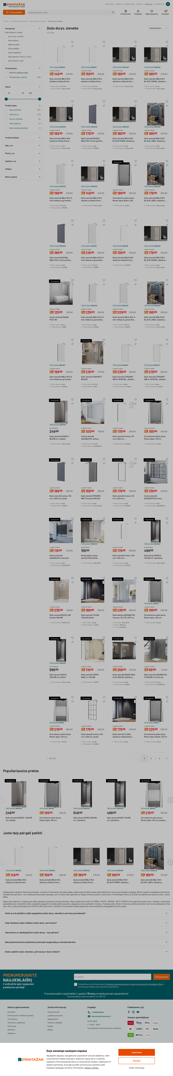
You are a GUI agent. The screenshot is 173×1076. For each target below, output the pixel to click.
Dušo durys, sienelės (55, 21)
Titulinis (6, 21)
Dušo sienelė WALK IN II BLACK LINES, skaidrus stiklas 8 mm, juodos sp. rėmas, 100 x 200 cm (155, 139)
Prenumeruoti (161, 977)
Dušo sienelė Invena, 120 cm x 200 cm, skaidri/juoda (123, 557)
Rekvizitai (11, 1030)
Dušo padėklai (13, 48)
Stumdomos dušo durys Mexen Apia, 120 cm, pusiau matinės (60, 735)
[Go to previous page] (137, 758)
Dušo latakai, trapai (16, 61)
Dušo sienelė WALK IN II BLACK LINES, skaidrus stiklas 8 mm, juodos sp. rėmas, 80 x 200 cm (155, 318)
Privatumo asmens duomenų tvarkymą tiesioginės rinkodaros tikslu (134, 984)
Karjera (50, 1026)
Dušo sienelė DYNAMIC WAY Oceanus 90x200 (91, 497)
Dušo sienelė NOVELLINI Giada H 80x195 (60, 616)
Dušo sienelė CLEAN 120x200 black (90, 616)
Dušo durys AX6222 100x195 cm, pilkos (58, 675)
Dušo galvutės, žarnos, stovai (19, 57)
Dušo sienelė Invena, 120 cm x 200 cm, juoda (60, 497)
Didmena (140, 4)
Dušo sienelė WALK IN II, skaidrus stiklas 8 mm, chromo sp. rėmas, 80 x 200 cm (123, 259)
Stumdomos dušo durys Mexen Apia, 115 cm (155, 437)
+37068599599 (98, 1012)
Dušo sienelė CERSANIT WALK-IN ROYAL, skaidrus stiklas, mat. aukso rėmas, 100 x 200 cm (124, 378)
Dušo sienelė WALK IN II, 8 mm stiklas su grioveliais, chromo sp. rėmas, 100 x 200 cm (92, 259)
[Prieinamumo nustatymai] (168, 4)
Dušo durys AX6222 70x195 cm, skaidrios (153, 556)
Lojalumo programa (55, 1015)
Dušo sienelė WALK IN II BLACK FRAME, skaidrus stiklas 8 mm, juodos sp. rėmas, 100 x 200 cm (155, 80)
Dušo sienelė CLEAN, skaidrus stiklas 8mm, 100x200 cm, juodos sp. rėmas (123, 735)
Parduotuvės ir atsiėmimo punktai (21, 1015)
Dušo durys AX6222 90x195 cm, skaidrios (85, 818)
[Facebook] (129, 1012)
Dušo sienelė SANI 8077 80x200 (91, 377)
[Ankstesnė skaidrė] (2, 800)
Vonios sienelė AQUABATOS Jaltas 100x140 (89, 437)
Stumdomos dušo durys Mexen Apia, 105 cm (155, 616)
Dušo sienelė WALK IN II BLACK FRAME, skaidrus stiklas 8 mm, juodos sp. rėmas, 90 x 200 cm (155, 259)
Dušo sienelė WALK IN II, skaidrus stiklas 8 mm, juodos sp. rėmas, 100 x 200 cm (60, 139)
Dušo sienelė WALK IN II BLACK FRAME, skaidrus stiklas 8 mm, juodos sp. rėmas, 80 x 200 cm (123, 139)
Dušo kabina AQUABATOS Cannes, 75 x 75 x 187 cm (124, 616)
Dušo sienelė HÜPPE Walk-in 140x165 (90, 675)
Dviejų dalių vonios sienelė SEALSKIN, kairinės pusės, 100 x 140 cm (92, 557)
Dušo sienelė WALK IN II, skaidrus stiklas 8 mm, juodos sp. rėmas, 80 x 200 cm (91, 199)
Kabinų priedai (13, 44)
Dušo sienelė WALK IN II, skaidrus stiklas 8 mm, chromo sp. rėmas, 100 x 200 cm (92, 80)
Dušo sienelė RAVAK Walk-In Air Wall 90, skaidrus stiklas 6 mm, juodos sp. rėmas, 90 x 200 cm (124, 676)
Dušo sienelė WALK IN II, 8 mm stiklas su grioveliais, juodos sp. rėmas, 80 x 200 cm (61, 378)
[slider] (6, 99)
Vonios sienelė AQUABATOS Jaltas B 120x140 (59, 557)
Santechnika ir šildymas (19, 21)
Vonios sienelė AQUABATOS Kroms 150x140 (152, 497)
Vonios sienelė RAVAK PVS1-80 (59, 318)
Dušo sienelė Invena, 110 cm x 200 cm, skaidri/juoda (123, 437)
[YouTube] (138, 1012)
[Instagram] (133, 1012)
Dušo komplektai (14, 52)
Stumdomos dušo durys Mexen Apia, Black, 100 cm (123, 199)
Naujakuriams (129, 4)
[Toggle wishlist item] (72, 42)
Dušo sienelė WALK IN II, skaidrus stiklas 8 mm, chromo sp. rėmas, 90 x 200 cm (60, 80)
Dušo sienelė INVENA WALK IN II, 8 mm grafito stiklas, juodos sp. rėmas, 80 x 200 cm (92, 139)
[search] (113, 12)
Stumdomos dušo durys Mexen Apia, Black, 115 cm (155, 735)
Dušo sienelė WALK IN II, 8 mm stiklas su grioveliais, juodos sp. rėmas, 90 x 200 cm (92, 318)
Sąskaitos (148, 4)
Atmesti (136, 1061)
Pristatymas (12, 1019)
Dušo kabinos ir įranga (37, 21)
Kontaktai (11, 1012)
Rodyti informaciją (136, 1068)
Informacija (109, 4)
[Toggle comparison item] (72, 46)
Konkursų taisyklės (55, 1022)
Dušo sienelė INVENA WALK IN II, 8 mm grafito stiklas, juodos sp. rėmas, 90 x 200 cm (61, 259)
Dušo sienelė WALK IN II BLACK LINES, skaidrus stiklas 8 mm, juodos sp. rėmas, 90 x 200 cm (155, 199)
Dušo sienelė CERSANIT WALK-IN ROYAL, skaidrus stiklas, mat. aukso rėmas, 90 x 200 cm (155, 378)
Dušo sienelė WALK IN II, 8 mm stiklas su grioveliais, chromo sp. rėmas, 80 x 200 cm (61, 199)
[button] (126, 12)
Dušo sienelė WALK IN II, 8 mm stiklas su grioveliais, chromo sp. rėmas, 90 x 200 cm (124, 318)
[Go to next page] (167, 758)
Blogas (50, 1030)
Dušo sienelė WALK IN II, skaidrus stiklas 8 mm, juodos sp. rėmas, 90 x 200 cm (123, 80)
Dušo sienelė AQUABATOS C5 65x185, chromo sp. (155, 675)
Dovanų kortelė (53, 1012)
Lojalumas (119, 4)
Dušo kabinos (13, 40)
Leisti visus (137, 1052)
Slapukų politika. (91, 1068)
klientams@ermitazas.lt (101, 1016)
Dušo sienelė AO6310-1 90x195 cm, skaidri (59, 437)
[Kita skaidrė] (170, 800)
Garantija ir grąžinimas (16, 1022)
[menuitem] (109, 4)
